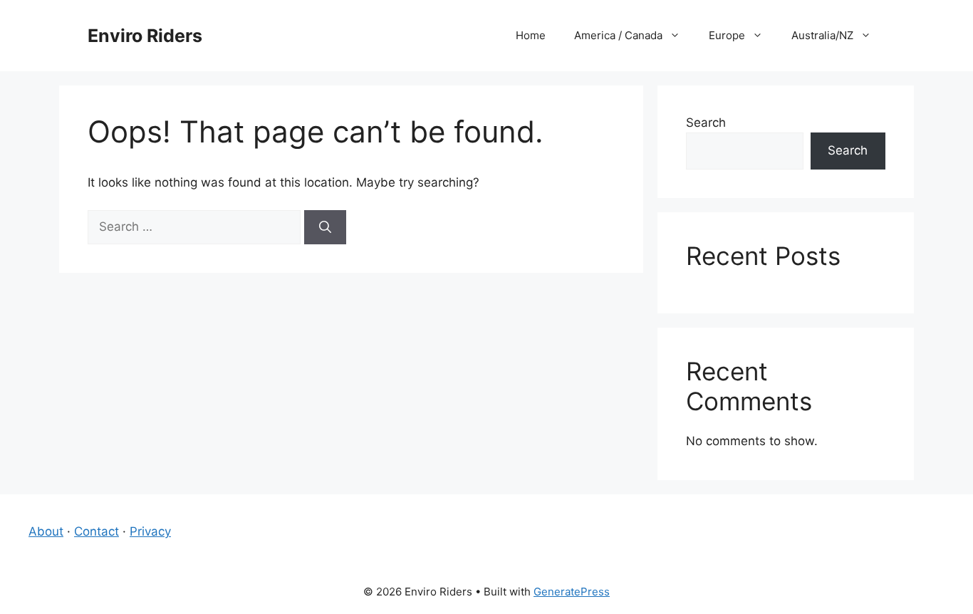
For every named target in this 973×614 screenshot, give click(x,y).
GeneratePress (572, 591)
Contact (96, 531)
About (45, 531)
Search (706, 122)
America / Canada (618, 35)
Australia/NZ (822, 35)
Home (531, 35)
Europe (727, 35)
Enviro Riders (145, 35)
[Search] (325, 227)
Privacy (150, 531)
